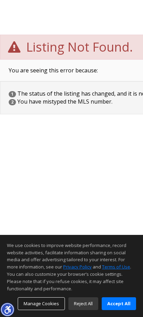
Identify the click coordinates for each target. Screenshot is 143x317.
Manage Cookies (41, 303)
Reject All (83, 303)
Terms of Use (116, 267)
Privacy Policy (77, 267)
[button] (7, 309)
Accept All (119, 303)
